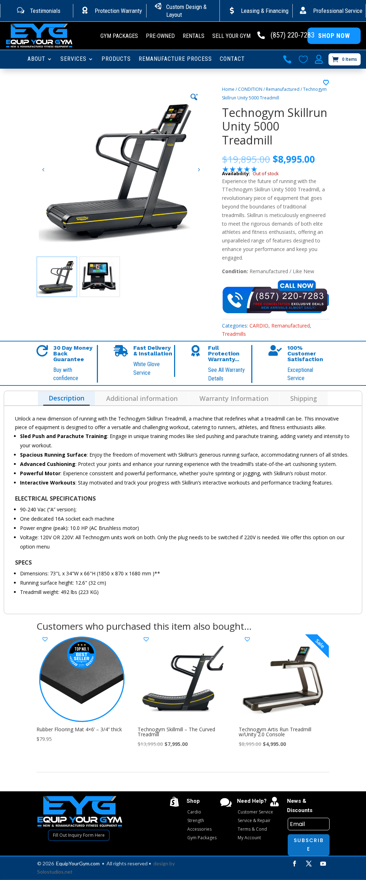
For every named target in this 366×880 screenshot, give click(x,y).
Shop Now (334, 35)
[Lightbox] (194, 96)
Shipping (303, 398)
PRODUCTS (116, 59)
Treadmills (234, 333)
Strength (195, 820)
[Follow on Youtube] (323, 863)
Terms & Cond (252, 829)
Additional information (142, 398)
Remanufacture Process (175, 59)
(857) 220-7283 (293, 35)
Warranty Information (233, 398)
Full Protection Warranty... (223, 353)
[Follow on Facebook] (294, 863)
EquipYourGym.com (78, 863)
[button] (199, 170)
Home (228, 89)
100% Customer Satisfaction (305, 353)
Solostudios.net (55, 872)
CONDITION (250, 89)
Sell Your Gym (231, 36)
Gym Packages (119, 36)
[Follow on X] (309, 863)
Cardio (194, 812)
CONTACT (232, 59)
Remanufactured (283, 89)
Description (66, 398)
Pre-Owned (160, 36)
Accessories (199, 829)
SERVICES (73, 59)
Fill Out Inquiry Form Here (79, 835)
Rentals (193, 36)
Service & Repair (254, 820)
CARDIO (258, 325)
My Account (249, 838)
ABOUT (36, 59)
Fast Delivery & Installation (152, 350)
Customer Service (255, 812)
